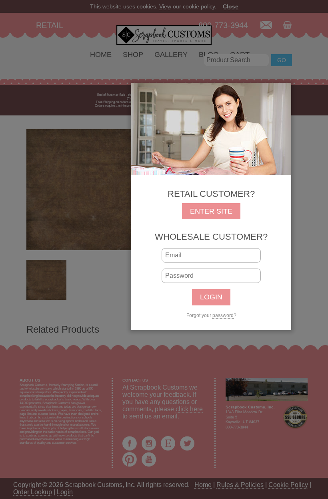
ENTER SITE (211, 211)
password (223, 315)
